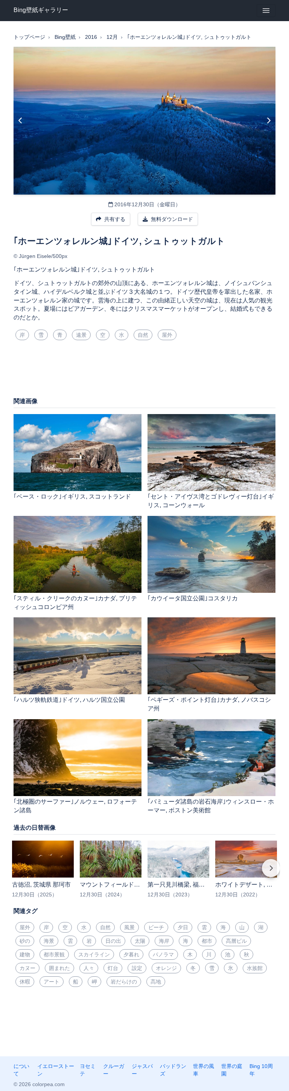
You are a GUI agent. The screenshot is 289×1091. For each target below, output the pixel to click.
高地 (156, 982)
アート (51, 982)
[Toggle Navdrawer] (266, 10)
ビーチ (156, 927)
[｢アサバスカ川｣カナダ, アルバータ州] (20, 120)
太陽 (140, 941)
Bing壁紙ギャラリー (41, 10)
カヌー (27, 968)
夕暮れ (131, 954)
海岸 (164, 941)
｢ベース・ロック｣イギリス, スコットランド (72, 496)
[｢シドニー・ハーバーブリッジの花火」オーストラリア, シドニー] (268, 120)
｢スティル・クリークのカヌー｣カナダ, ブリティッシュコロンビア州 (75, 602)
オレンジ (166, 968)
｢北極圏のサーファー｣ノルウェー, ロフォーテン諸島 (75, 805)
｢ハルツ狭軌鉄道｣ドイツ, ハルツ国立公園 (69, 700)
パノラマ (163, 954)
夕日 (183, 927)
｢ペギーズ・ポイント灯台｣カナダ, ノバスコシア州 (209, 704)
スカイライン (94, 954)
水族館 (255, 968)
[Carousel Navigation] (144, 873)
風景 (129, 927)
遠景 (81, 335)
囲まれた (59, 968)
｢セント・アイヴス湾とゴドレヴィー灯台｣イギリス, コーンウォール (211, 500)
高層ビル (236, 941)
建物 (25, 954)
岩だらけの (124, 982)
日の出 (113, 941)
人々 (89, 968)
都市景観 (54, 954)
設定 (137, 968)
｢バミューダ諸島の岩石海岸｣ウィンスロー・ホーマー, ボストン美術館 (211, 805)
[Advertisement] (144, 371)
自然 (143, 335)
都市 (207, 941)
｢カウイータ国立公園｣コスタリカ (193, 598)
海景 (49, 941)
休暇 (25, 982)
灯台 (113, 968)
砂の (25, 941)
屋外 (167, 335)
